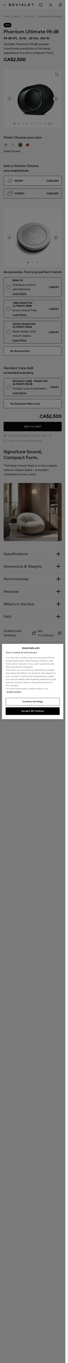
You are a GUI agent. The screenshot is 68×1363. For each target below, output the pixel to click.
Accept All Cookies (32, 711)
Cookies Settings (32, 701)
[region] (33, 681)
